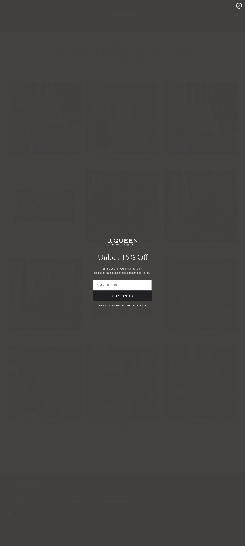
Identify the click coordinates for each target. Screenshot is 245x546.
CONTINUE (122, 296)
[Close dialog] (239, 5)
